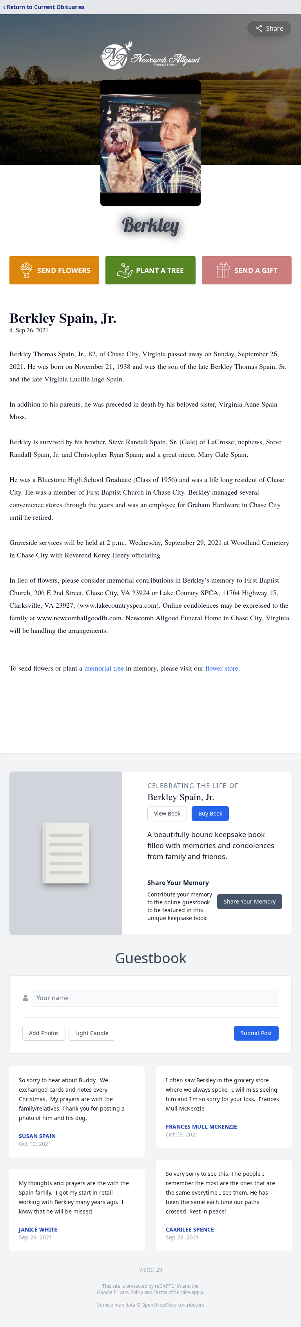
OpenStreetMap (158, 1304)
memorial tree (104, 668)
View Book (167, 813)
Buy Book (210, 813)
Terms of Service (172, 1292)
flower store (221, 668)
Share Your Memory (250, 901)
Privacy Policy (128, 1292)
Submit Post (256, 1033)
